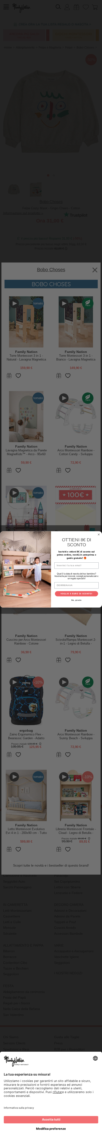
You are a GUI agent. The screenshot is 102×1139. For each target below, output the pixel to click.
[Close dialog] (99, 535)
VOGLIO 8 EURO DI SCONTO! (76, 594)
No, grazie (76, 600)
